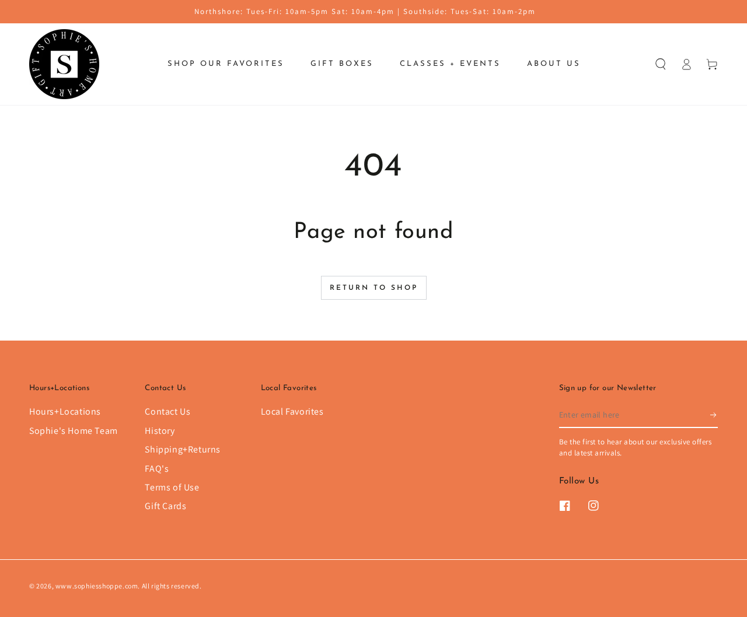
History (159, 431)
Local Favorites (292, 411)
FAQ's (157, 468)
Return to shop (374, 288)
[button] (660, 64)
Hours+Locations (65, 411)
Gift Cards (165, 506)
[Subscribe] (714, 414)
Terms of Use (172, 487)
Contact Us (167, 411)
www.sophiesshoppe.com (96, 585)
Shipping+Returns (183, 449)
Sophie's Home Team (73, 431)
